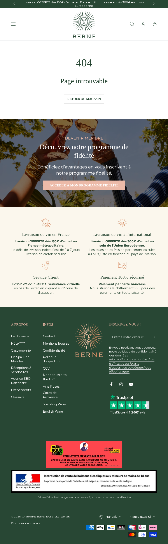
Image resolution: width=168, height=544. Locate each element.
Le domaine (20, 336)
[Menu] (13, 24)
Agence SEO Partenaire (21, 381)
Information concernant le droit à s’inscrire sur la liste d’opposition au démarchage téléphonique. (131, 365)
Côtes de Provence (50, 395)
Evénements (21, 390)
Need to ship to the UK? (55, 377)
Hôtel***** (18, 343)
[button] (132, 24)
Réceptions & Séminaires (21, 370)
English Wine (53, 411)
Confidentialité (54, 351)
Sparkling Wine (54, 404)
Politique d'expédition (52, 359)
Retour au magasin (84, 99)
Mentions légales (56, 343)
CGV (46, 368)
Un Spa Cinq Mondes (20, 359)
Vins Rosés (51, 386)
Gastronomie (21, 351)
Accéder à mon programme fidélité (84, 185)
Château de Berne (33, 516)
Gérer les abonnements (25, 523)
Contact (49, 336)
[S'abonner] (154, 337)
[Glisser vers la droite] (153, 4)
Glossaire (17, 397)
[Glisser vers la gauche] (14, 4)
